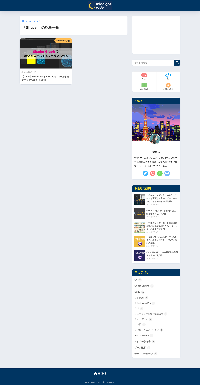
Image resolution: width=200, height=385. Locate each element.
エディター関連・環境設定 (152, 314)
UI (139, 308)
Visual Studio (143, 335)
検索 (177, 63)
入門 (140, 324)
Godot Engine (143, 285)
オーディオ (144, 319)
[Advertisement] (156, 35)
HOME (101, 373)
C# (137, 280)
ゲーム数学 (141, 347)
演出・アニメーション (149, 330)
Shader (142, 298)
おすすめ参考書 (144, 341)
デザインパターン (145, 353)
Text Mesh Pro (145, 303)
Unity (139, 292)
